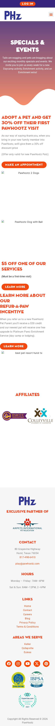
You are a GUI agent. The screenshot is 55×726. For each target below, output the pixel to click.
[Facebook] (9, 663)
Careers (27, 614)
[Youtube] (27, 663)
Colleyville (27, 648)
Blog (27, 618)
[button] (50, 14)
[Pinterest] (46, 663)
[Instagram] (18, 663)
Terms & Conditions (27, 626)
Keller (27, 644)
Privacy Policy (27, 622)
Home (27, 606)
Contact (27, 610)
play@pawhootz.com (27, 563)
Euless (27, 652)
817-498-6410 (27, 557)
